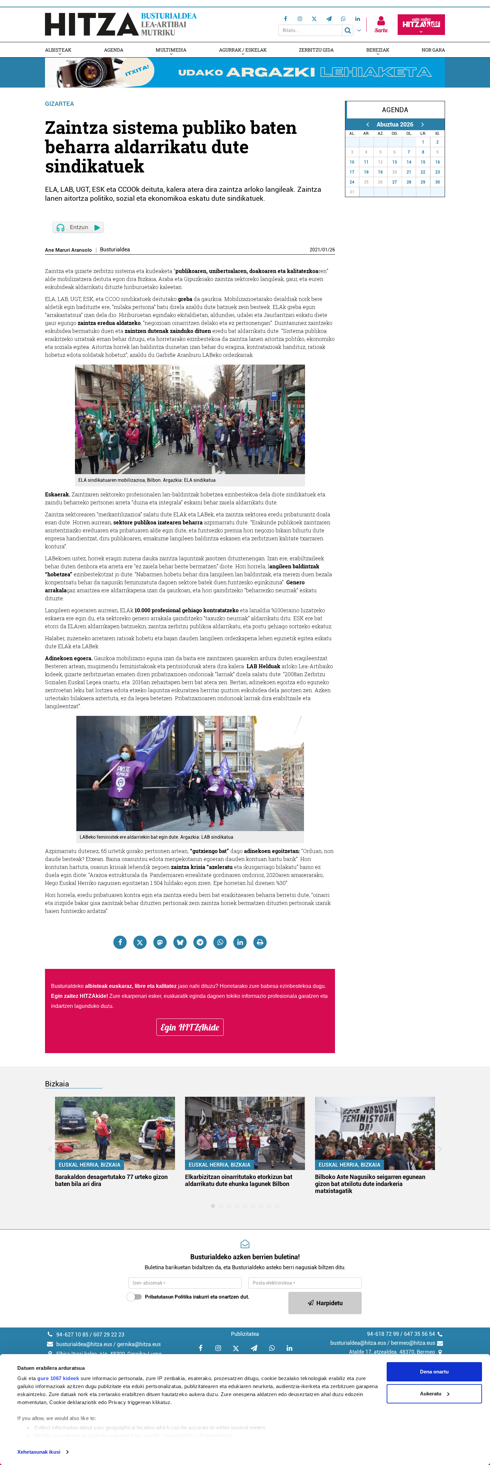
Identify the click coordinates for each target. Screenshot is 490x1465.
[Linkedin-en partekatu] (240, 942)
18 (366, 172)
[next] (422, 124)
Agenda (113, 50)
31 (412, 142)
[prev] (367, 124)
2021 (315, 249)
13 (394, 162)
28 (370, 142)
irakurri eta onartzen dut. (197, 1297)
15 (423, 162)
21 (409, 172)
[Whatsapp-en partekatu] (220, 942)
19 (380, 172)
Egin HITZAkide (190, 1027)
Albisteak (58, 50)
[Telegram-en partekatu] (200, 942)
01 (325, 249)
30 (398, 142)
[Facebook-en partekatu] (120, 942)
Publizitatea (245, 1334)
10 (352, 162)
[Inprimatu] (260, 942)
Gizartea (59, 104)
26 (332, 249)
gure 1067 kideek (58, 1378)
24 (352, 182)
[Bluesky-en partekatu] (180, 942)
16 (437, 162)
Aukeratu (430, 1393)
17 (352, 172)
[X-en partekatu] (140, 942)
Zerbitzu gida (316, 50)
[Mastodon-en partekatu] (160, 942)
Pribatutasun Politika (168, 1297)
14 (409, 162)
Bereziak (377, 50)
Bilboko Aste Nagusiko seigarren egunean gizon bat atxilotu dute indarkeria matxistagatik (370, 1183)
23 (437, 172)
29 (384, 142)
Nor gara (433, 50)
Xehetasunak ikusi (38, 1452)
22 (423, 172)
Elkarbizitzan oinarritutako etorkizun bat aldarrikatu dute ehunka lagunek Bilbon (238, 1180)
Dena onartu (434, 1371)
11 (366, 162)
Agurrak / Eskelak (243, 50)
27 (356, 142)
